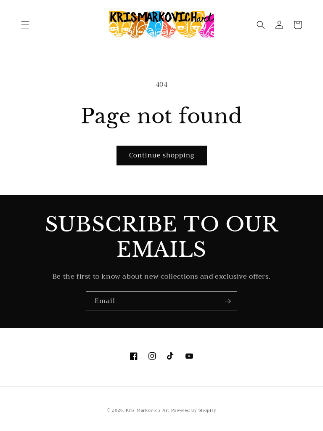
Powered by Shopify (194, 410)
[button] (25, 25)
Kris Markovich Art (147, 410)
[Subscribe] (227, 301)
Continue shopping (161, 155)
